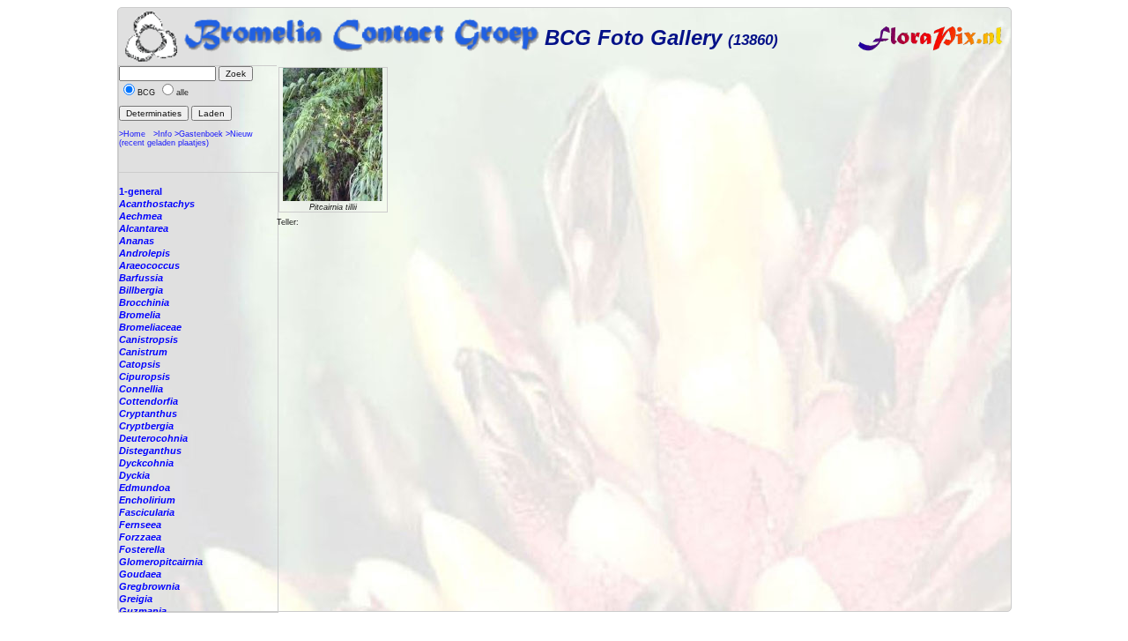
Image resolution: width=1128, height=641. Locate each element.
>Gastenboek (198, 134)
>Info (162, 134)
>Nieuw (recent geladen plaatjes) (186, 138)
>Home (132, 134)
